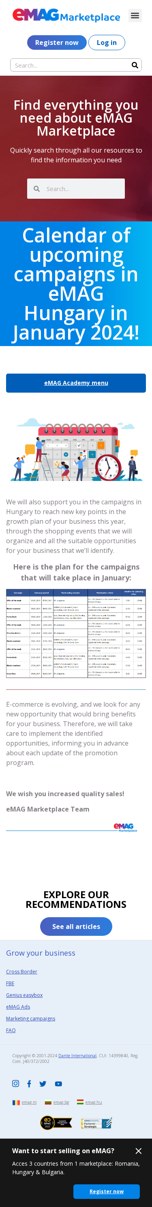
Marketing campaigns (30, 1018)
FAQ (11, 1030)
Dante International (77, 1055)
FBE (10, 983)
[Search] (134, 65)
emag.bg (61, 1102)
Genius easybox (24, 995)
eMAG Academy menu (76, 383)
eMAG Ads (18, 1006)
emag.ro (29, 1102)
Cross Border (21, 971)
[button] (135, 15)
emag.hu (94, 1102)
